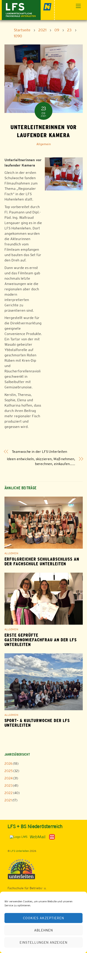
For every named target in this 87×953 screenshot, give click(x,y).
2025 (8, 771)
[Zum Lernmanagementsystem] (17, 836)
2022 (8, 793)
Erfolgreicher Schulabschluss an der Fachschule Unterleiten (41, 561)
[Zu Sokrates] (52, 836)
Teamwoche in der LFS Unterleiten (39, 451)
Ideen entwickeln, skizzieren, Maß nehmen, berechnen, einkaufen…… (41, 461)
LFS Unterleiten (19, 851)
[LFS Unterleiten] (28, 9)
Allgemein (43, 144)
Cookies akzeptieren (43, 918)
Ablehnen (43, 930)
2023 (8, 785)
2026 (8, 763)
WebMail (38, 836)
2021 (8, 800)
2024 (8, 778)
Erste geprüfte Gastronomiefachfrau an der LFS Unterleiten (40, 640)
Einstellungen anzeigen (43, 942)
